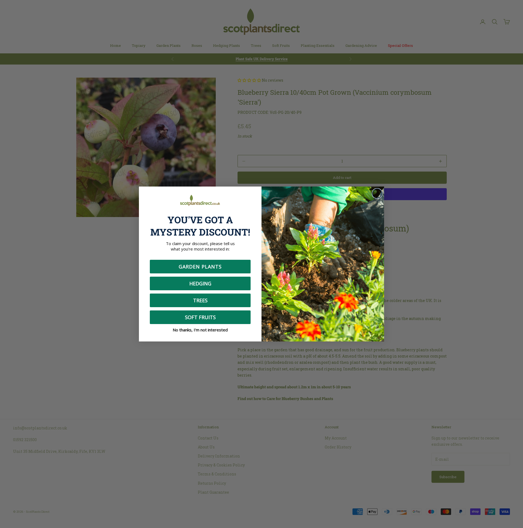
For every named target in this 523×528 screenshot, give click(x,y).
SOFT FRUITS (200, 317)
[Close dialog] (377, 193)
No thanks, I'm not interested (200, 329)
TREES (200, 300)
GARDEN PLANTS (200, 266)
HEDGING (200, 283)
